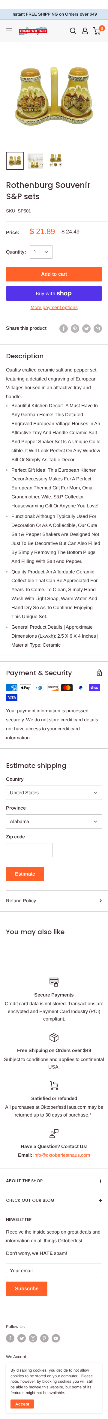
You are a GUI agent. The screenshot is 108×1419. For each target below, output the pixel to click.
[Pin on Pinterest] (75, 328)
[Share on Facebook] (63, 328)
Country (15, 779)
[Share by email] (98, 328)
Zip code (15, 836)
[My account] (85, 31)
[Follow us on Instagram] (33, 1338)
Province (16, 807)
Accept (22, 1404)
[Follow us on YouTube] (56, 1338)
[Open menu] (9, 31)
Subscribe (26, 1288)
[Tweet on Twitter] (86, 328)
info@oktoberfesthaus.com (61, 1155)
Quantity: (16, 251)
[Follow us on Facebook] (10, 1338)
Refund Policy (21, 900)
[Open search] (73, 31)
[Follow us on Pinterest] (44, 1338)
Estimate (25, 874)
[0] (97, 31)
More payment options (54, 307)
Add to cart (54, 274)
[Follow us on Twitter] (21, 1338)
